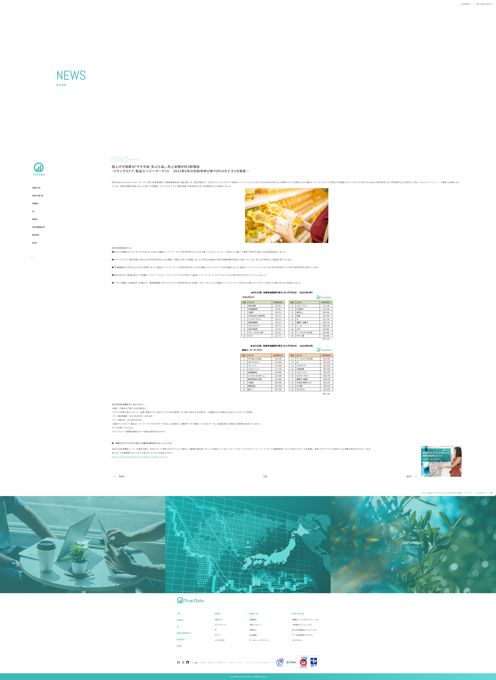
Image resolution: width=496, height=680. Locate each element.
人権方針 (202, 662)
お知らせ (218, 619)
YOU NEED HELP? (484, 4)
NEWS (34, 219)
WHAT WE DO (37, 195)
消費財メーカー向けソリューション (305, 619)
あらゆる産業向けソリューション (304, 630)
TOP (179, 613)
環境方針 (211, 662)
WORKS (35, 203)
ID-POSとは (297, 640)
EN (38, 257)
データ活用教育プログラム (302, 635)
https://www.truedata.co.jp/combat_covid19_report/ (140, 456)
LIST (265, 476)
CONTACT (466, 4)
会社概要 (253, 635)
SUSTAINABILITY (38, 227)
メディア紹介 (220, 640)
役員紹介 (253, 630)
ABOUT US (36, 187)
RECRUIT (35, 235)
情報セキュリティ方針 (225, 662)
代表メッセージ (255, 624)
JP (32, 257)
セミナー (218, 635)
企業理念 (253, 619)
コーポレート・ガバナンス (259, 640)
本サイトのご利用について (263, 662)
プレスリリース (220, 624)
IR (33, 211)
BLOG (34, 243)
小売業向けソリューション (302, 624)
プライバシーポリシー (243, 662)
